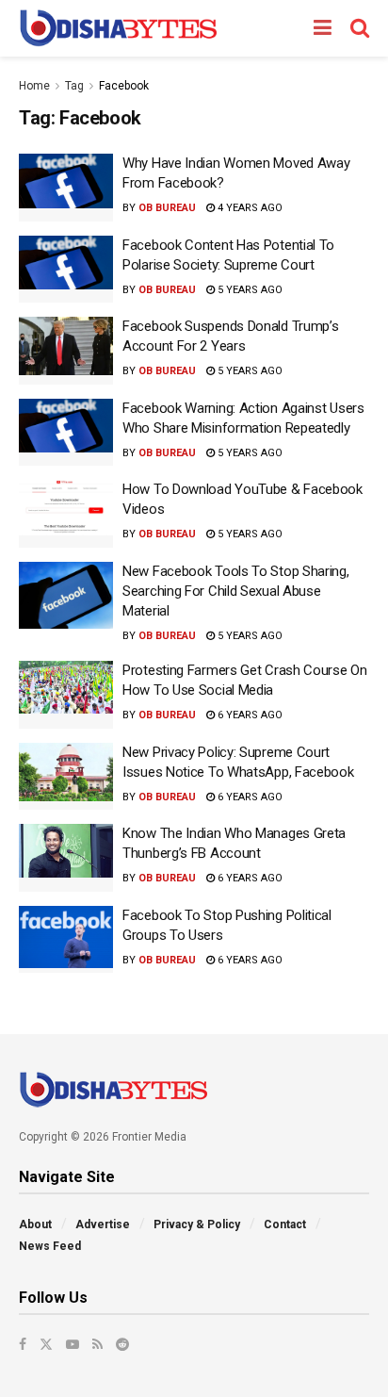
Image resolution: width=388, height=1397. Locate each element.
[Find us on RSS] (97, 1344)
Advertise (102, 1224)
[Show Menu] (322, 28)
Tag (74, 85)
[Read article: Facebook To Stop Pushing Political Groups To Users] (66, 940)
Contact (285, 1224)
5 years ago (249, 290)
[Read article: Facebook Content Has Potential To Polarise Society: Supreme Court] (66, 270)
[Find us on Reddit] (122, 1344)
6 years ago (249, 715)
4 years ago (249, 208)
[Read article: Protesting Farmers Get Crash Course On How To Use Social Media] (66, 695)
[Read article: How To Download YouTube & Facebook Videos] (66, 514)
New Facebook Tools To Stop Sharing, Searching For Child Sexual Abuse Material (235, 591)
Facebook (124, 85)
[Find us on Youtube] (72, 1344)
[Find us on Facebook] (22, 1344)
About (35, 1224)
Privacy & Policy (197, 1224)
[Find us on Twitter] (46, 1344)
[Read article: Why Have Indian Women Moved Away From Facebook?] (66, 188)
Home (34, 85)
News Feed (50, 1246)
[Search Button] (359, 28)
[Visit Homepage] (118, 28)
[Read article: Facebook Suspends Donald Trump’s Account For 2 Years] (66, 351)
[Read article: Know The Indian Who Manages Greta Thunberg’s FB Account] (66, 858)
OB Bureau (167, 208)
